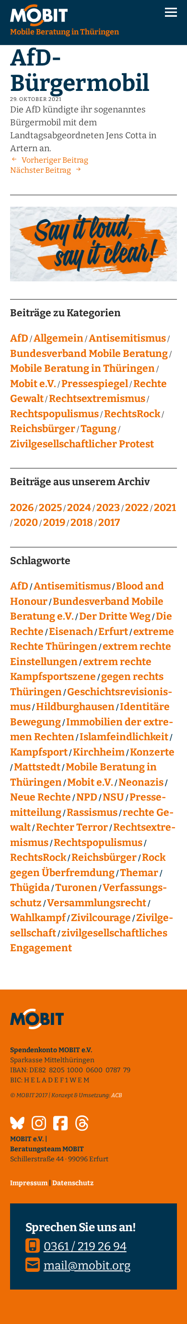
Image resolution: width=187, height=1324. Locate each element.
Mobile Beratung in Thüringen (82, 368)
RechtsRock (132, 414)
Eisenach (71, 631)
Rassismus (92, 812)
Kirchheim (99, 752)
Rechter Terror (72, 827)
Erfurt (113, 631)
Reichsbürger (42, 429)
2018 (81, 522)
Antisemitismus (127, 338)
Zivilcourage (101, 918)
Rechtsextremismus (97, 398)
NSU (113, 797)
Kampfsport (39, 752)
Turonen (76, 887)
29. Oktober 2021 (35, 99)
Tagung (99, 429)
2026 (22, 507)
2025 (50, 507)
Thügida (30, 887)
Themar (139, 873)
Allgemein (58, 338)
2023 (108, 507)
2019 (54, 522)
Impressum (28, 1183)
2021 (165, 507)
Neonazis (141, 782)
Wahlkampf (38, 918)
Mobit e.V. (33, 384)
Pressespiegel (94, 384)
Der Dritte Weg (115, 616)
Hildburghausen (75, 707)
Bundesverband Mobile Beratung (89, 353)
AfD (19, 338)
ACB (116, 1095)
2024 (79, 507)
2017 (109, 522)
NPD (86, 797)
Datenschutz (73, 1183)
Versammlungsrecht (96, 903)
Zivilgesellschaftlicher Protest (82, 444)
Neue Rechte (40, 797)
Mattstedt (37, 767)
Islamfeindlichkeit (124, 737)
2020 (26, 522)
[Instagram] (39, 1124)
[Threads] (82, 1124)
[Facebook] (60, 1124)
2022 (137, 507)
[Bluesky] (17, 1124)
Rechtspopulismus (54, 414)
